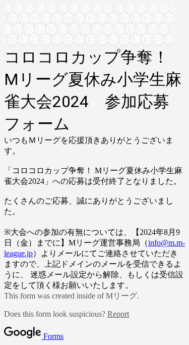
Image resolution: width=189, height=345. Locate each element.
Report (118, 314)
